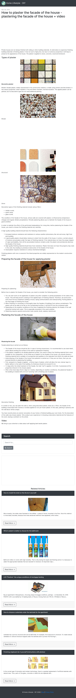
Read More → (10, 523)
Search (9, 448)
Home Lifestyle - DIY (15, 3)
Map (42, 692)
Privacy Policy (49, 692)
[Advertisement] (38, 34)
